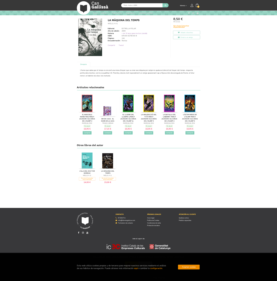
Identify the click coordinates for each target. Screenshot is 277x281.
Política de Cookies (153, 220)
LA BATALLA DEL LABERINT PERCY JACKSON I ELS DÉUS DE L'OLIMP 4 (169, 118)
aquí (136, 268)
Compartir (111, 45)
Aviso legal (150, 218)
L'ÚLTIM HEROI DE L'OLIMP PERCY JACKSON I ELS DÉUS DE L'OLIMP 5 (190, 118)
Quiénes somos (184, 218)
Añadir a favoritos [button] (186, 33)
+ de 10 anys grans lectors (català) (134, 33)
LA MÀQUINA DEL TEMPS (107, 172)
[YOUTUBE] (197, 13)
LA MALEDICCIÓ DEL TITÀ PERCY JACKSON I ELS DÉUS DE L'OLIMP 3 (149, 118)
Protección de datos (153, 226)
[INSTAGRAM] (193, 13)
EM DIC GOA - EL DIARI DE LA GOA (107, 120)
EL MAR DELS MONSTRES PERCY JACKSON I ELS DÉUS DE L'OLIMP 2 (87, 118)
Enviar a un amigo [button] (186, 37)
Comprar (87, 133)
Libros (104, 13)
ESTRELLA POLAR (129, 28)
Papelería (116, 13)
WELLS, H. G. (113, 23)
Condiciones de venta (154, 223)
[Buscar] (166, 5)
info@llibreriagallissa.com (126, 220)
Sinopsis (83, 64)
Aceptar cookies (189, 267)
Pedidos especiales (185, 220)
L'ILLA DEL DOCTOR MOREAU (87, 172)
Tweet (121, 45)
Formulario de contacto (125, 223)
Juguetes (130, 13)
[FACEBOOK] (189, 13)
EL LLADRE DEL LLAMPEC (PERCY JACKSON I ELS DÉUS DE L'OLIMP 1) (128, 118)
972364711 (122, 218)
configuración (156, 268)
